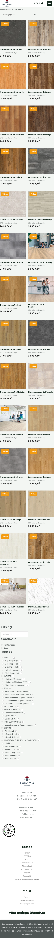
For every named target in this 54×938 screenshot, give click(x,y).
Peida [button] (29, 934)
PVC (27, 859)
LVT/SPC (27, 856)
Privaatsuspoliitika (27, 900)
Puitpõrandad (27, 863)
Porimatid (27, 876)
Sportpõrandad (27, 869)
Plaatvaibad (27, 866)
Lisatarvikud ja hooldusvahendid (27, 879)
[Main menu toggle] (49, 3)
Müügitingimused (27, 903)
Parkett (27, 853)
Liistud (27, 873)
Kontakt (27, 897)
